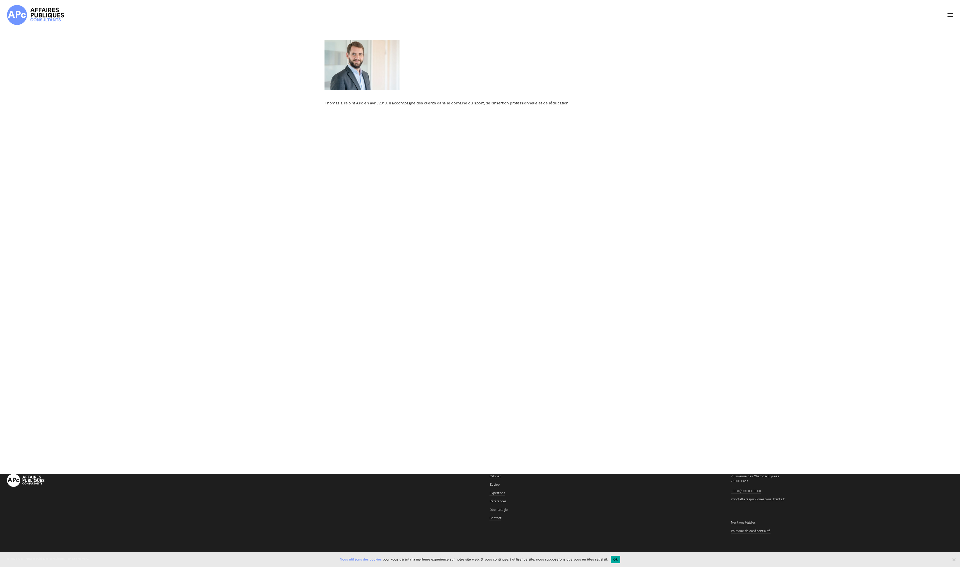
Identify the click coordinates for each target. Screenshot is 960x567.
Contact (496, 518)
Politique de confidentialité (750, 531)
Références (498, 501)
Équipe (495, 484)
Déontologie (499, 510)
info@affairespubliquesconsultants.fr (758, 499)
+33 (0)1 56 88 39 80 (746, 491)
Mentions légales (743, 522)
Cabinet (495, 476)
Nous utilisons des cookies (361, 559)
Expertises (497, 493)
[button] (950, 15)
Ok (615, 559)
